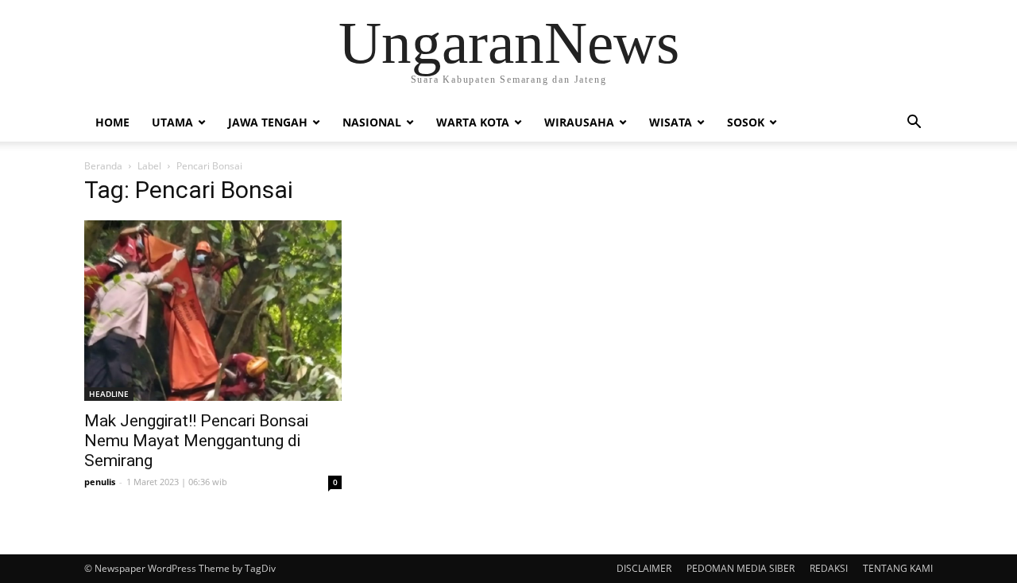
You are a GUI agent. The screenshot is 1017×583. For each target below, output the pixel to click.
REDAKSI (829, 568)
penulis (99, 482)
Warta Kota (472, 122)
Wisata (670, 122)
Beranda (103, 166)
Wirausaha (579, 122)
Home (112, 122)
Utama (172, 122)
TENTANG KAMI (898, 568)
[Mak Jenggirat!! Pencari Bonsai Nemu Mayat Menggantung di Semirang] (213, 310)
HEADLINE (109, 393)
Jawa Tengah (267, 122)
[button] (914, 123)
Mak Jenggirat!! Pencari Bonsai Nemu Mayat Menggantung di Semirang (196, 440)
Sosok (745, 122)
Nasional (371, 122)
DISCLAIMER (644, 568)
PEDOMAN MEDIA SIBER (740, 568)
